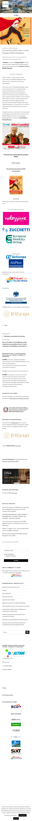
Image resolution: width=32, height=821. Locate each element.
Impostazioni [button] (22, 815)
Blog (6, 325)
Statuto (4, 590)
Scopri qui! (18, 445)
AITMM (6, 9)
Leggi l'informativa (11, 556)
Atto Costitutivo (6, 593)
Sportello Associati (7, 596)
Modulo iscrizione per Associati (10, 587)
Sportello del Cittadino (8, 600)
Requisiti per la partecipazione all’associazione (15, 619)
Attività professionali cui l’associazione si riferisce (16, 606)
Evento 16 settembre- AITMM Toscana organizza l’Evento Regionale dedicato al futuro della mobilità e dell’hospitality (15, 509)
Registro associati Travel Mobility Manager (14, 603)
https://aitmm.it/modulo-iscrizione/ (19, 398)
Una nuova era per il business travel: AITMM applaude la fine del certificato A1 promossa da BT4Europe (15, 523)
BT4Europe (14, 422)
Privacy (4, 688)
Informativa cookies (7, 695)
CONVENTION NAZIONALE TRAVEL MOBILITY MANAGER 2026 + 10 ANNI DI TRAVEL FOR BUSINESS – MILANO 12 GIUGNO (15, 516)
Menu (16, 15)
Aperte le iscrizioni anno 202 (10, 461)
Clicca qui (16, 163)
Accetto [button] (16, 818)
